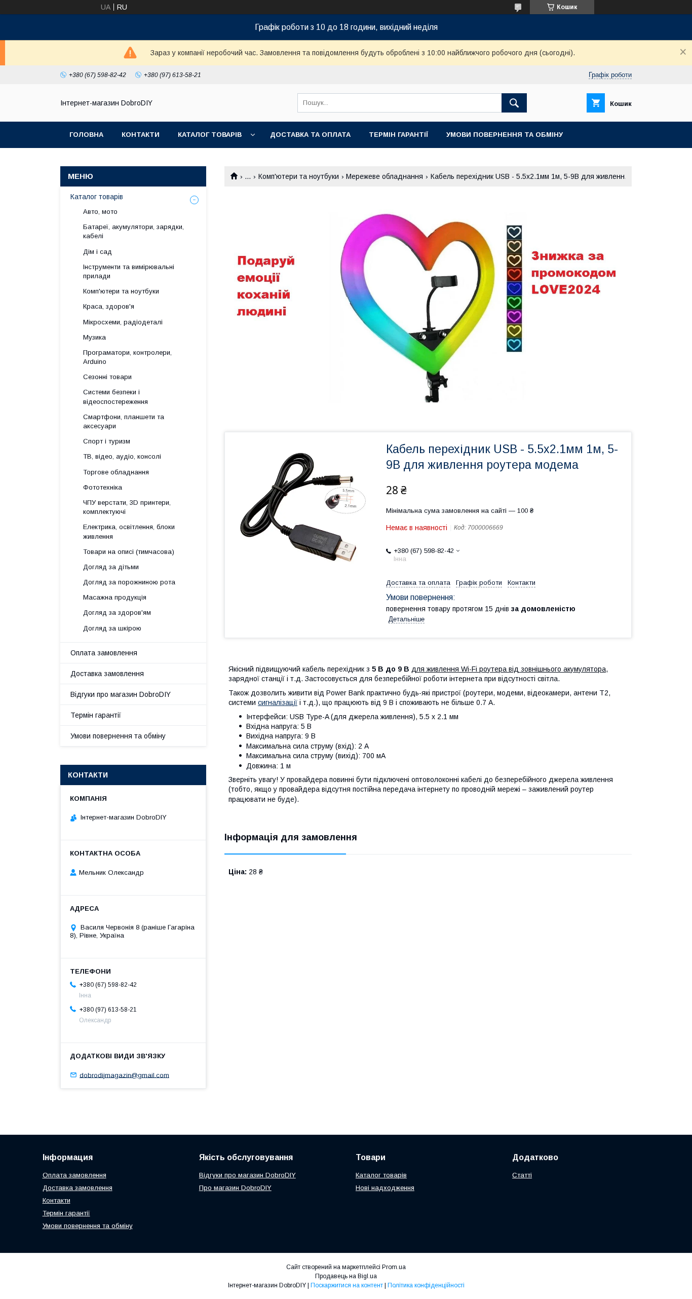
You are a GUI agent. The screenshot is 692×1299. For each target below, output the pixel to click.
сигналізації (277, 702)
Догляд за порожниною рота (129, 582)
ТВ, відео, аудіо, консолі (122, 456)
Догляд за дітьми (111, 567)
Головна (86, 134)
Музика (94, 337)
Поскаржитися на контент (347, 1285)
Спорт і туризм (106, 441)
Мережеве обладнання (384, 176)
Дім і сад (97, 251)
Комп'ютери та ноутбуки (298, 176)
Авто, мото (100, 211)
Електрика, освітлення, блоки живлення (129, 531)
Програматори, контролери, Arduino (127, 357)
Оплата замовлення (103, 653)
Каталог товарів (210, 134)
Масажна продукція (114, 597)
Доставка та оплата (310, 134)
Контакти (141, 134)
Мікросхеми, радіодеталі (123, 322)
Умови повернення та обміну (504, 134)
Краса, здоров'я (108, 306)
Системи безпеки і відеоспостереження (115, 396)
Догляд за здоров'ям (117, 612)
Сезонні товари (107, 377)
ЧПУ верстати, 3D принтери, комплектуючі (127, 507)
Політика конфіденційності (426, 1285)
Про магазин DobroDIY (235, 1188)
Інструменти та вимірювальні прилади (128, 271)
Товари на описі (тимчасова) (128, 551)
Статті (522, 1175)
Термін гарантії (398, 134)
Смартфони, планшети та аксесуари (123, 421)
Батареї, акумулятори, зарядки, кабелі (133, 231)
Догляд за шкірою (112, 628)
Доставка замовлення (107, 674)
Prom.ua (394, 1267)
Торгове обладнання (116, 472)
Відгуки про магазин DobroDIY (120, 694)
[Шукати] (514, 103)
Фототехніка (102, 487)
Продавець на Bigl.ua (346, 1276)
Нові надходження (385, 1188)
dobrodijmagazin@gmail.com (124, 1075)
